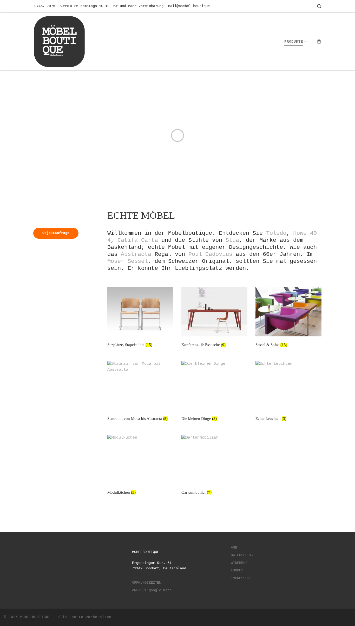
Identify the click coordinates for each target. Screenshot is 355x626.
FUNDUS (237, 570)
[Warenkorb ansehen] (319, 41)
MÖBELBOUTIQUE (35, 617)
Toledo (276, 233)
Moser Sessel (127, 261)
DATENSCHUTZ (242, 555)
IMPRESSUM (240, 578)
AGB (234, 548)
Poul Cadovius (210, 254)
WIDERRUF (239, 563)
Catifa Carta (137, 240)
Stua (232, 240)
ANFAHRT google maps (152, 590)
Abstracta (136, 254)
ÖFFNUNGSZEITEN (146, 583)
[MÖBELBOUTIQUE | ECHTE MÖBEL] (59, 40)
